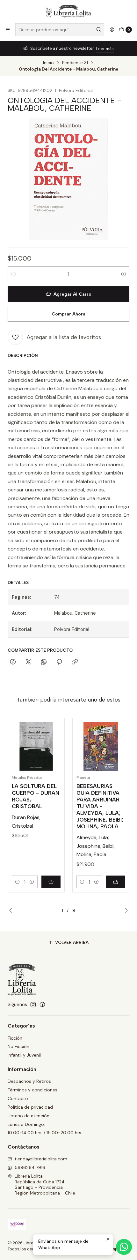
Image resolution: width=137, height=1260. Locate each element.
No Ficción (18, 1046)
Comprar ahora (68, 314)
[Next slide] (124, 911)
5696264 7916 (30, 1167)
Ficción (15, 1038)
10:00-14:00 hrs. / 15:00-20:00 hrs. (45, 1132)
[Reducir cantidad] (13, 274)
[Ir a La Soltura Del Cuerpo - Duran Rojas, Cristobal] (36, 746)
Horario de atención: (29, 1116)
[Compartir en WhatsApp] (44, 662)
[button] (68, 942)
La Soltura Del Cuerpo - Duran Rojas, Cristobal (35, 796)
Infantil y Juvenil (24, 1055)
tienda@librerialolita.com (41, 1159)
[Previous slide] (12, 911)
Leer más (105, 48)
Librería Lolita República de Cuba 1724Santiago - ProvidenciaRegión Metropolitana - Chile (45, 1184)
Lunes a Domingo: (26, 1124)
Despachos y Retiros (29, 1081)
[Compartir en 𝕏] (28, 662)
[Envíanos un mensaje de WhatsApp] (124, 1247)
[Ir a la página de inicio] (68, 11)
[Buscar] (98, 29)
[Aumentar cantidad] (123, 274)
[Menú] (7, 29)
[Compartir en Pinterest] (59, 662)
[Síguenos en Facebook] (42, 1004)
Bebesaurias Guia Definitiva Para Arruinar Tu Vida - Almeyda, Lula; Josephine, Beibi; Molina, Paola (99, 806)
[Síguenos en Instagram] (33, 1004)
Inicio (48, 63)
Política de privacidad (30, 1107)
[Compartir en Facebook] (13, 662)
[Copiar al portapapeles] (74, 662)
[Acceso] (112, 29)
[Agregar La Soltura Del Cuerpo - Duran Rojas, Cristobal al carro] (51, 882)
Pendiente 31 (75, 63)
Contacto (18, 1098)
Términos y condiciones (32, 1090)
